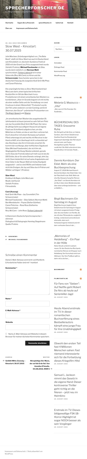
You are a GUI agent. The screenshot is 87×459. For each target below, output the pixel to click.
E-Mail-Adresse (12, 310)
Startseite (9, 23)
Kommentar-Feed (60, 71)
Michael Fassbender (18, 239)
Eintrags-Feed (59, 67)
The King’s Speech (13, 113)
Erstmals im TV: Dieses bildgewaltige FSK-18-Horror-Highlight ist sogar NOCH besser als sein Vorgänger (67, 417)
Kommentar (11, 268)
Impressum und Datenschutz (27, 28)
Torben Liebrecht (35, 211)
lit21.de (58, 97)
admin (24, 43)
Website (9, 322)
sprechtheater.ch (45, 23)
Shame (27, 113)
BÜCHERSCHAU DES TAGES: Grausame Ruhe (66, 126)
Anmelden (58, 63)
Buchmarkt (59, 269)
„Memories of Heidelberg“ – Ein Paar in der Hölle (67, 239)
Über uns (8, 28)
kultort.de (59, 23)
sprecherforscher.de (35, 7)
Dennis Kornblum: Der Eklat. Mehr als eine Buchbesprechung (66, 164)
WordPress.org (59, 75)
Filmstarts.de (61, 278)
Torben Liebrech (25, 73)
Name (8, 299)
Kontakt (70, 23)
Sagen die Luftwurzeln (25, 23)
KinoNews (13, 236)
